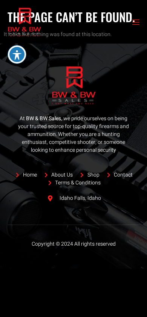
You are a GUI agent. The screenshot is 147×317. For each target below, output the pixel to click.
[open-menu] (135, 22)
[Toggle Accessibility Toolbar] (17, 54)
